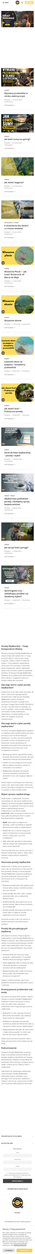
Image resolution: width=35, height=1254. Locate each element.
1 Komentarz (25, 415)
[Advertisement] (17, 48)
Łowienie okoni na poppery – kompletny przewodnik (14, 364)
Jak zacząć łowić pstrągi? (16, 547)
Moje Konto (30, 2)
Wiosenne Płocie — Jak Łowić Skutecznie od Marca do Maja (15, 274)
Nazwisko (17, 1159)
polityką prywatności (20, 1245)
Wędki (5, 822)
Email (17, 1166)
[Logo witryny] (17, 2)
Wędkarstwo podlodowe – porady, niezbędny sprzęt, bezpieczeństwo (17, 501)
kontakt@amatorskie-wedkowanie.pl (17, 1222)
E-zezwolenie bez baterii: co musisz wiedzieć (16, 227)
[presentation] (17, 77)
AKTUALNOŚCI (8, 222)
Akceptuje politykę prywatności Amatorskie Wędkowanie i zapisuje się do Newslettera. (17, 1175)
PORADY (6, 90)
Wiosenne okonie (12, 320)
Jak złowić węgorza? (14, 182)
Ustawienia (8, 1250)
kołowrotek (5, 813)
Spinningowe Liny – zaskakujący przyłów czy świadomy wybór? (16, 593)
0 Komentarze (8, 102)
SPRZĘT (12, 495)
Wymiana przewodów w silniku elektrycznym (16, 94)
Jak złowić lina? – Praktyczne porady (13, 410)
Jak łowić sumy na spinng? (17, 139)
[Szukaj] (22, 2)
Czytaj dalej (8, 105)
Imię (17, 1152)
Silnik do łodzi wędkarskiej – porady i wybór (17, 454)
